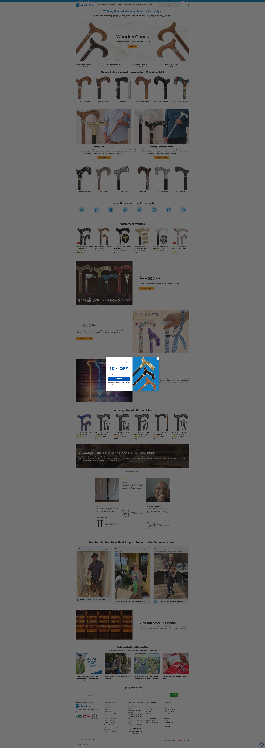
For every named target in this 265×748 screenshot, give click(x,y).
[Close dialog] (157, 358)
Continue (119, 379)
